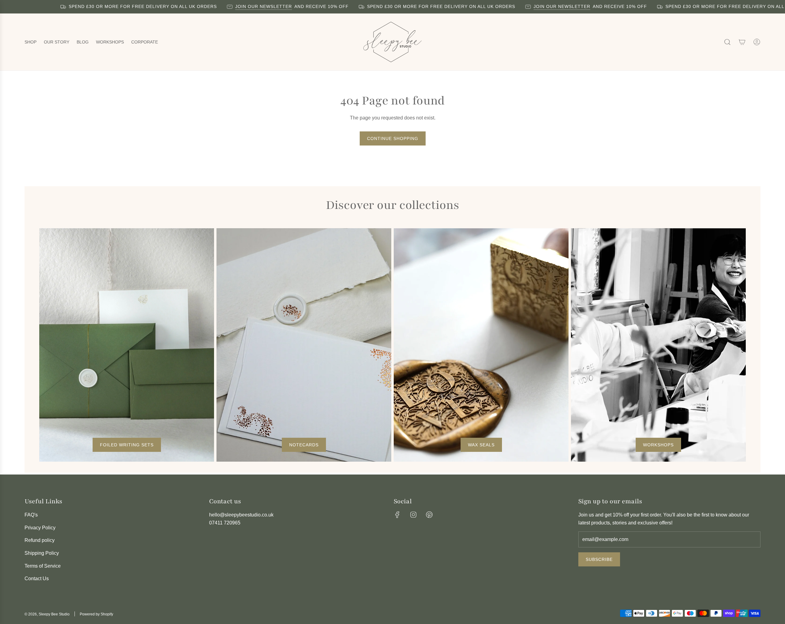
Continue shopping (392, 138)
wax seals (481, 444)
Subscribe (599, 559)
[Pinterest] (429, 514)
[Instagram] (413, 514)
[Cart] (742, 42)
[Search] (727, 42)
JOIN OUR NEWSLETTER (244, 6)
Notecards (304, 444)
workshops (658, 444)
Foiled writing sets (127, 444)
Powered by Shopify (96, 614)
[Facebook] (397, 514)
